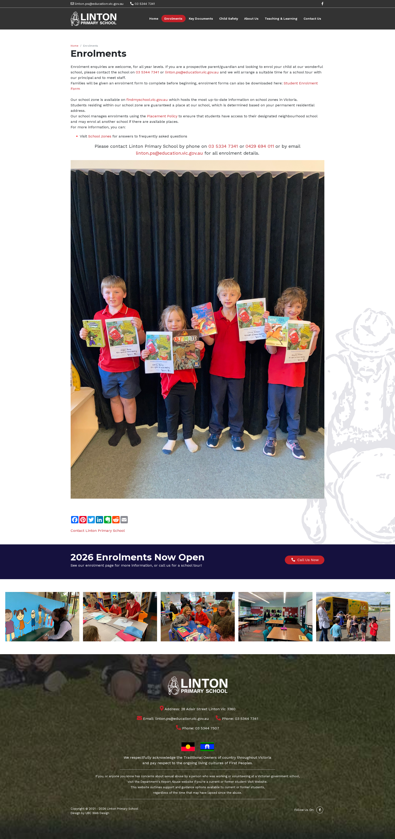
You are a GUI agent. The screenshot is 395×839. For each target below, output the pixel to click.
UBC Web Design (97, 813)
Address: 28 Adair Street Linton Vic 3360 (199, 709)
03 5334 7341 (223, 146)
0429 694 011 (260, 146)
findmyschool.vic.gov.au (147, 99)
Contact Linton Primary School (98, 530)
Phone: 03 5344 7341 (239, 718)
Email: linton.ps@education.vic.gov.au (175, 718)
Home (74, 45)
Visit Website (257, 781)
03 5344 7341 (144, 3)
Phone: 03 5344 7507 (200, 728)
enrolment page (99, 565)
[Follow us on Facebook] (322, 4)
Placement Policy (162, 116)
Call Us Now (307, 560)
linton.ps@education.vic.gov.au (98, 3)
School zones (99, 136)
